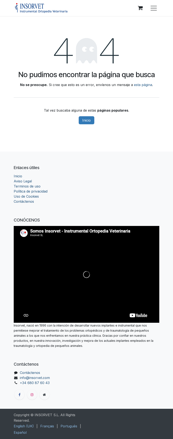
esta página (143, 85)
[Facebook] (19, 395)
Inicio (86, 120)
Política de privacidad (30, 191)
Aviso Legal (23, 181)
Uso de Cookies (26, 196)
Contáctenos (24, 201)
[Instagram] (32, 395)
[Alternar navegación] (153, 8)
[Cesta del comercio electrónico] (140, 8)
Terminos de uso (27, 186)
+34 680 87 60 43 (35, 383)
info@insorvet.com (35, 378)
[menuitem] (24, 426)
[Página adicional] (44, 395)
